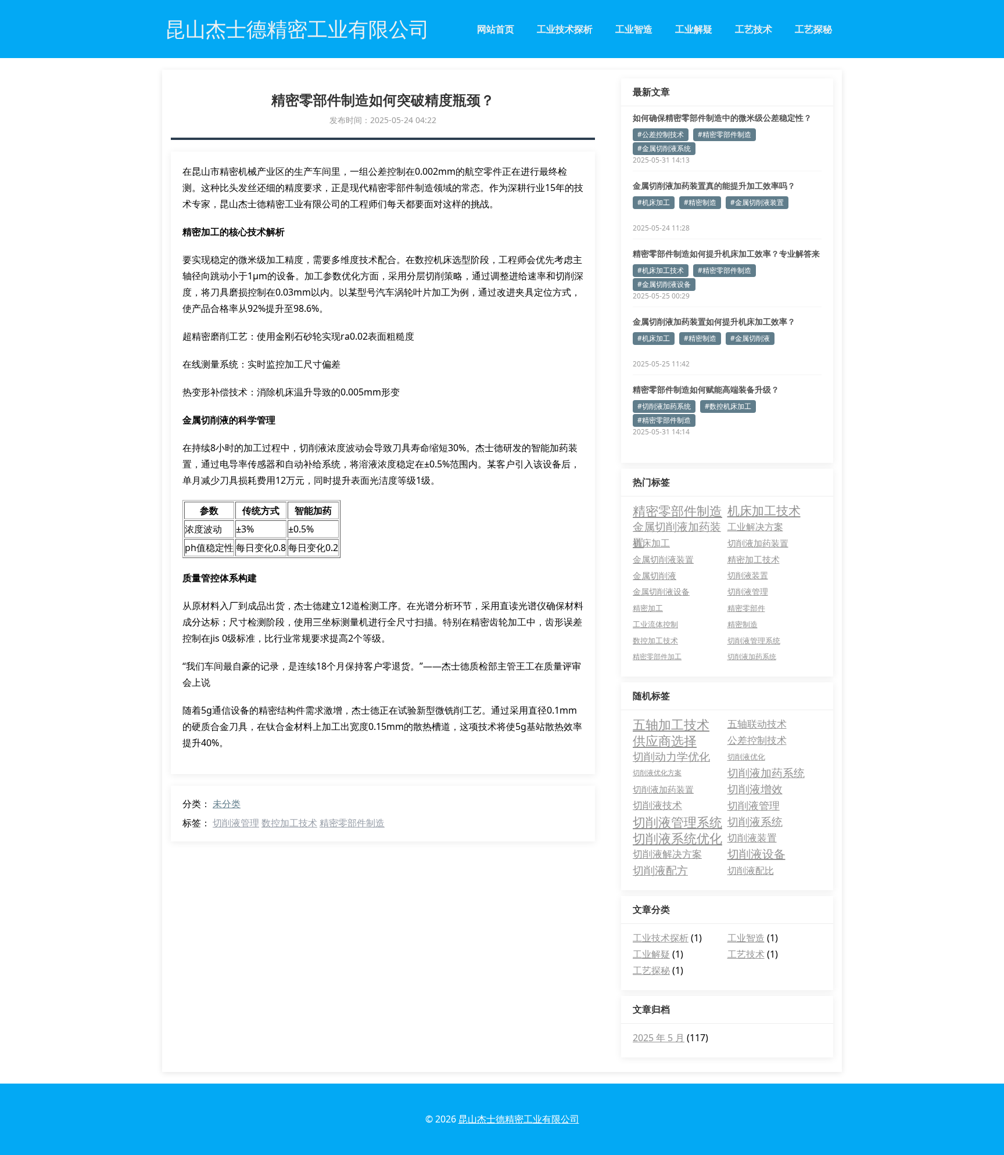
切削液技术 (657, 805)
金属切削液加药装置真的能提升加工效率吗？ (714, 185)
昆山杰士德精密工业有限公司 (518, 1119)
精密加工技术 (753, 559)
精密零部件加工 (657, 656)
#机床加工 (653, 202)
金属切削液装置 (663, 559)
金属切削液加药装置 (677, 527)
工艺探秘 (813, 29)
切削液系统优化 (677, 838)
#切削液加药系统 (664, 406)
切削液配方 (660, 870)
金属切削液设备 (661, 591)
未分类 (227, 803)
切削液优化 (746, 756)
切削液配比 (750, 870)
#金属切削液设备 (664, 284)
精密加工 (648, 608)
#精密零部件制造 (724, 134)
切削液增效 (755, 789)
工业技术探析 (565, 29)
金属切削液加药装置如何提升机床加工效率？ (714, 321)
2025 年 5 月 (658, 1037)
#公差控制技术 (660, 134)
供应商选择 (665, 740)
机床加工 (651, 543)
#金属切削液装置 (757, 202)
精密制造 (742, 624)
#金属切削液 (750, 338)
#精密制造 (700, 202)
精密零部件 (746, 608)
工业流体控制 (655, 624)
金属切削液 (654, 575)
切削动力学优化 (671, 756)
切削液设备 (756, 854)
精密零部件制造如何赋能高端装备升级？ (706, 389)
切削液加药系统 (751, 656)
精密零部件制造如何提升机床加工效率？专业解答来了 (726, 254)
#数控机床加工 (728, 406)
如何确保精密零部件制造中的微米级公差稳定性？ (722, 117)
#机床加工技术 (660, 270)
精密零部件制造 (352, 822)
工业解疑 (693, 29)
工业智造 (633, 29)
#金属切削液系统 (664, 148)
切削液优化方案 (657, 773)
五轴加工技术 (671, 724)
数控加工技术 (289, 822)
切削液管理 (236, 822)
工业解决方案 (755, 526)
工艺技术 (753, 29)
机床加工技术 (764, 510)
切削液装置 (747, 575)
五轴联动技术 (757, 724)
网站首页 (495, 29)
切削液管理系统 (753, 640)
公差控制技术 (757, 740)
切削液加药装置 (757, 543)
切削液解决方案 (667, 854)
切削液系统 (755, 821)
